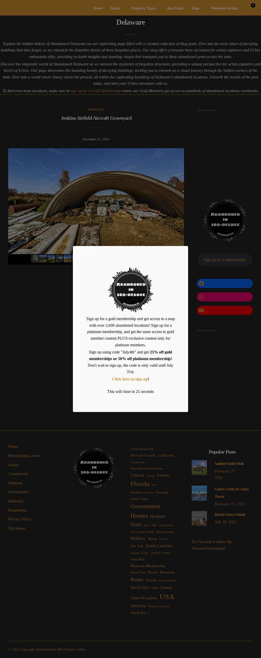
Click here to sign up (130, 379)
